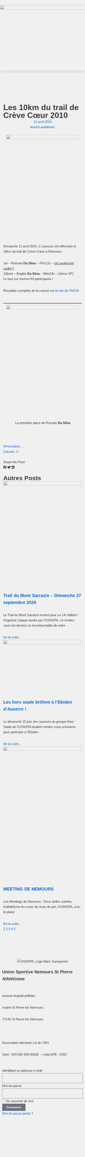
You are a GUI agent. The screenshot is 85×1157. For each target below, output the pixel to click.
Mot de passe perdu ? (17, 1113)
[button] (42, 71)
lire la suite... (12, 637)
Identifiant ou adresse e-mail (22, 1070)
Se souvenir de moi (19, 1101)
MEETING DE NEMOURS (28, 889)
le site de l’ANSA (67, 290)
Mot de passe (12, 1086)
